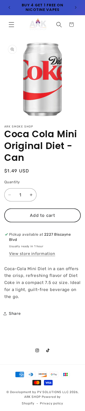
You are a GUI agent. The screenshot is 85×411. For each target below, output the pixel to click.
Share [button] (15, 313)
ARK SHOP (32, 397)
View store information (32, 253)
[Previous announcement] (9, 7)
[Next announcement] (76, 7)
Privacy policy (51, 403)
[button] (11, 24)
